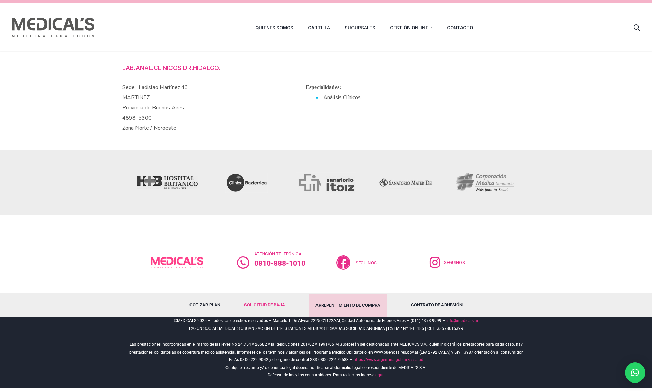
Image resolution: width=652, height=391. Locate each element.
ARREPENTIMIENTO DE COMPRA (347, 305)
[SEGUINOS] (435, 262)
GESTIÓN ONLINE (409, 27)
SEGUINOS (366, 262)
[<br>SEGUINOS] (343, 262)
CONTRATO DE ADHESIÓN (437, 304)
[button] (635, 372)
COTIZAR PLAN (204, 304)
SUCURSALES (360, 27)
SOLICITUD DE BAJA (264, 304)
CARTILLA (319, 27)
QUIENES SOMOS (274, 27)
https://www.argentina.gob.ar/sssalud (388, 359)
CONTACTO (460, 27)
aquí (379, 375)
